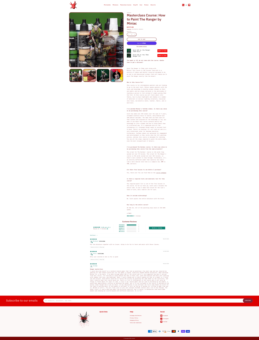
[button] (183, 5)
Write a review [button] (157, 228)
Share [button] (129, 213)
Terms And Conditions (136, 322)
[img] (93, 239)
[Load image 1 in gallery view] (75, 75)
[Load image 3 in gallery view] (103, 75)
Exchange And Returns (136, 315)
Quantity (129, 31)
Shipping (129, 29)
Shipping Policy (134, 320)
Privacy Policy (134, 318)
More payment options (142, 46)
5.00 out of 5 (105, 227)
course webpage (161, 172)
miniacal (133, 338)
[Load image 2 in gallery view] (89, 75)
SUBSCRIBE (248, 300)
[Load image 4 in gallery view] (116, 75)
